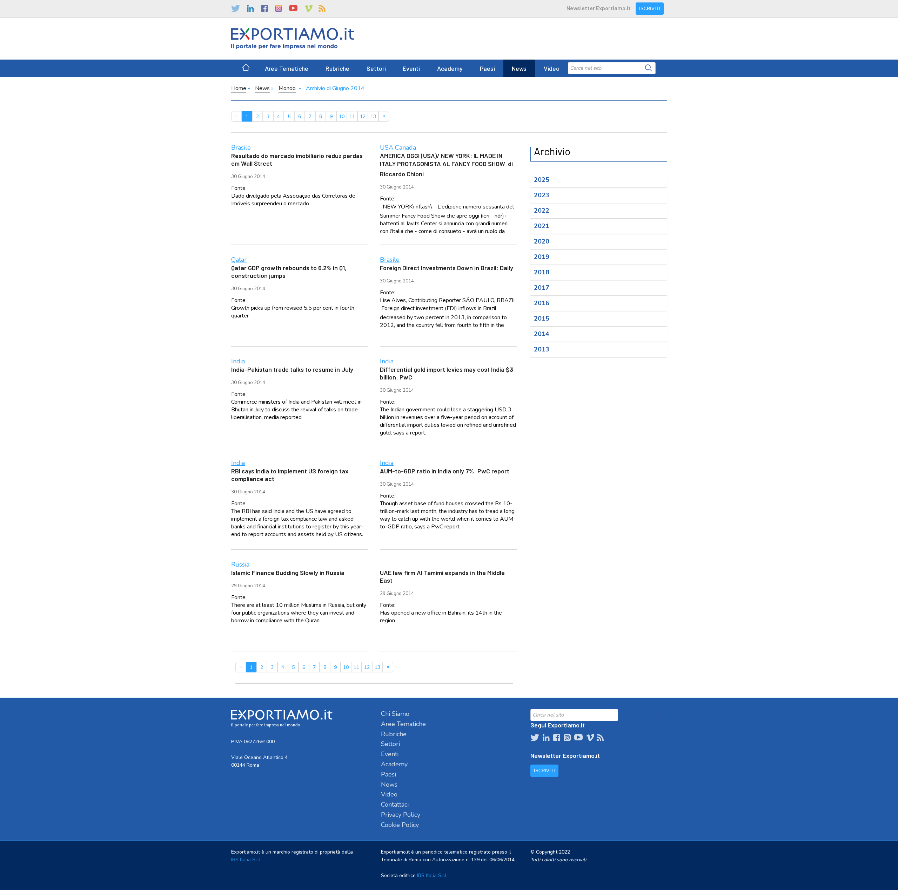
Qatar (239, 259)
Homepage (245, 68)
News (519, 68)
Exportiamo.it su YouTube (293, 8)
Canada (405, 147)
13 (373, 116)
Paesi (487, 68)
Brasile (241, 147)
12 (363, 116)
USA (386, 147)
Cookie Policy (400, 825)
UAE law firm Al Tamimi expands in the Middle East (442, 576)
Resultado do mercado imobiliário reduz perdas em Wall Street (297, 159)
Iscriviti (649, 8)
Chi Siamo (395, 714)
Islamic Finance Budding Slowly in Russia (287, 572)
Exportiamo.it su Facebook (264, 8)
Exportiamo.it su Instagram (278, 8)
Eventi (411, 68)
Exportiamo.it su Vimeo (307, 8)
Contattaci (395, 804)
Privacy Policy (400, 814)
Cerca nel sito (648, 67)
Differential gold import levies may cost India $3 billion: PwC (446, 373)
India (238, 361)
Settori (376, 68)
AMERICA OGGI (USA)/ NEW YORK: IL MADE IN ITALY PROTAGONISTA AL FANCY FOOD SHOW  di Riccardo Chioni (446, 165)
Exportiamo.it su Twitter (235, 8)
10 (341, 116)
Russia (240, 564)
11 (352, 116)
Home (238, 88)
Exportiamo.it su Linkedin (250, 8)
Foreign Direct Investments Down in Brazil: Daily (446, 268)
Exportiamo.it (292, 38)
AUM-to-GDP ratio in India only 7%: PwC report (444, 471)
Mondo (287, 88)
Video (551, 68)
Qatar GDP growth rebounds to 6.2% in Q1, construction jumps (289, 271)
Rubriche (337, 68)
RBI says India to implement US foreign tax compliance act (289, 474)
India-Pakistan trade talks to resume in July (292, 369)
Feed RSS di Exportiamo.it (322, 8)
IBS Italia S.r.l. (246, 859)
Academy (450, 68)
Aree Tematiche (286, 68)
